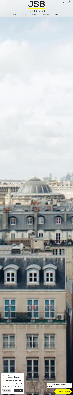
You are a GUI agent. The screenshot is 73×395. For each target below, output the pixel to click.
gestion (34, 14)
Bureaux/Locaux (45, 14)
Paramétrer (7, 390)
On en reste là (18, 375)
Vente (14, 14)
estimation (57, 14)
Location (24, 14)
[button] (63, 391)
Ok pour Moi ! (18, 390)
